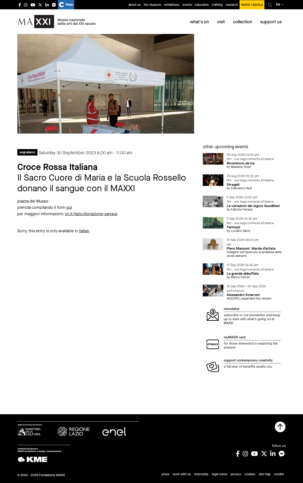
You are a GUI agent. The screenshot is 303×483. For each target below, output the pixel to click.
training (217, 5)
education (202, 5)
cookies (249, 474)
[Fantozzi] (213, 222)
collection (242, 22)
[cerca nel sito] (269, 4)
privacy (236, 474)
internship (201, 474)
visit (221, 22)
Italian (84, 231)
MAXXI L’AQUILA (252, 5)
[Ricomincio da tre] (213, 158)
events (187, 5)
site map (265, 474)
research (232, 5)
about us (134, 5)
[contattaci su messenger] (54, 4)
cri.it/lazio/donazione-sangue (91, 214)
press (165, 474)
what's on (199, 22)
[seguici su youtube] (33, 4)
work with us (182, 474)
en (278, 4)
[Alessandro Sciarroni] (213, 290)
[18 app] (66, 4)
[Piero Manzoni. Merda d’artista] (213, 243)
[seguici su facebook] (19, 4)
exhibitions (171, 5)
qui (69, 207)
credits (279, 474)
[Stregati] (213, 179)
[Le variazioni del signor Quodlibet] (213, 201)
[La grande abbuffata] (213, 268)
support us (271, 22)
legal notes (219, 474)
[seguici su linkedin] (47, 4)
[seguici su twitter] (40, 4)
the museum (152, 5)
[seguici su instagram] (26, 4)
